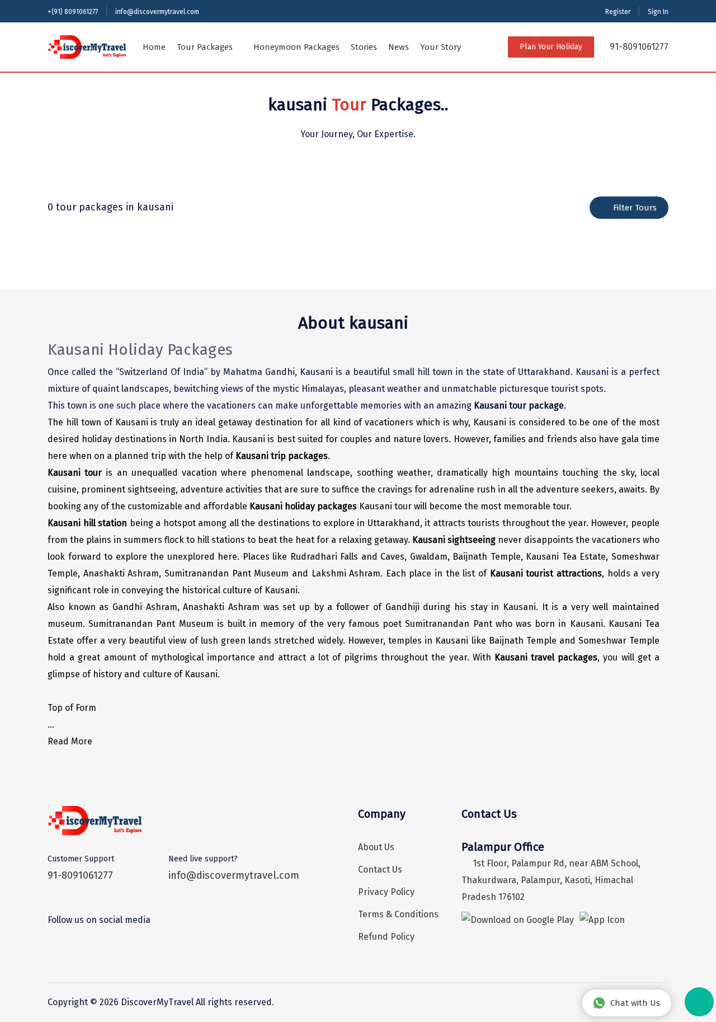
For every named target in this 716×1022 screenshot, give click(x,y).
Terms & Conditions (398, 914)
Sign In (658, 12)
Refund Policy (386, 936)
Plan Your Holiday (551, 46)
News (398, 47)
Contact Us (380, 869)
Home (154, 47)
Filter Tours (635, 208)
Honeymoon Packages (296, 47)
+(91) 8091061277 (73, 12)
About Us (376, 847)
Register (617, 12)
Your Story (440, 47)
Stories (364, 47)
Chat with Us (635, 1003)
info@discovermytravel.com (157, 12)
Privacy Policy (386, 892)
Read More (70, 741)
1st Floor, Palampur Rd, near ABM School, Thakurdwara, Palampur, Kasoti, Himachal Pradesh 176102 (550, 880)
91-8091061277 (637, 46)
